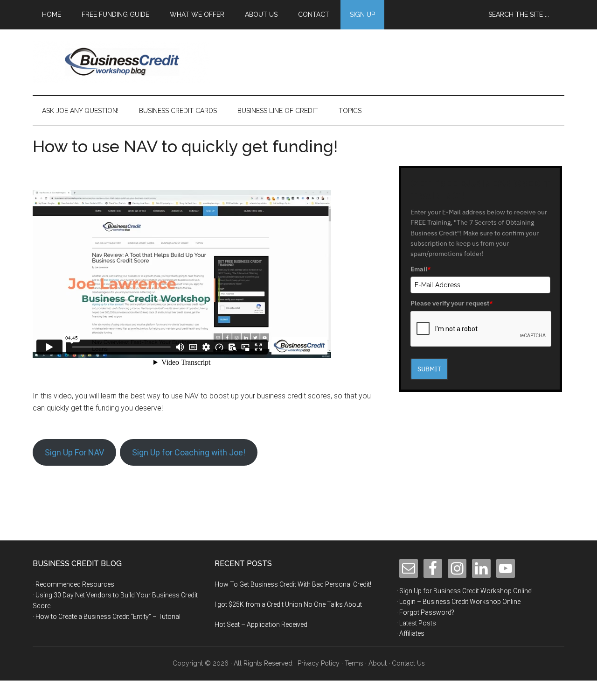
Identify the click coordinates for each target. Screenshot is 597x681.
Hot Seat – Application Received (261, 624)
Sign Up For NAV (74, 452)
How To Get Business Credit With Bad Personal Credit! (293, 584)
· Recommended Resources (73, 584)
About (377, 663)
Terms (354, 663)
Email (420, 269)
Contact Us (408, 663)
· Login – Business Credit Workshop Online (458, 601)
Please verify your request (451, 303)
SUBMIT (429, 369)
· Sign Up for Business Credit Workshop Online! (464, 591)
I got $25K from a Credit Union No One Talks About (288, 604)
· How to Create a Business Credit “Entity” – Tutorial (106, 616)
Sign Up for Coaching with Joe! (188, 452)
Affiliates (411, 633)
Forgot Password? (426, 612)
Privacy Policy (319, 663)
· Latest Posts (416, 623)
